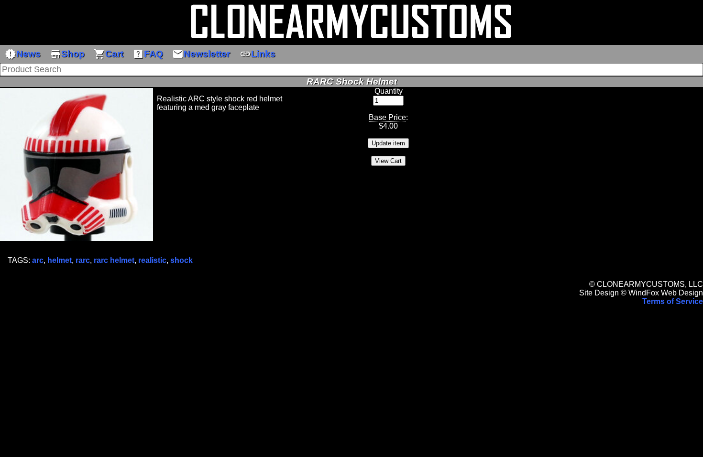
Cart (108, 54)
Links (257, 54)
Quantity (388, 91)
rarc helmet (114, 260)
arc (38, 260)
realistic (152, 260)
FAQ (147, 54)
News (23, 54)
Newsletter (201, 54)
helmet (59, 260)
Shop (67, 54)
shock (181, 260)
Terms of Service (672, 301)
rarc (83, 260)
